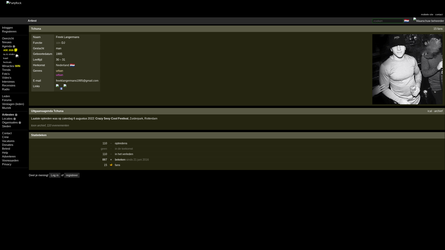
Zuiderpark (136, 118)
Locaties (7, 118)
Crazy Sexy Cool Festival (111, 118)
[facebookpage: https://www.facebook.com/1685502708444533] (61, 89)
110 (105, 143)
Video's (6, 77)
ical (430, 111)
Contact (7, 133)
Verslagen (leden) (13, 104)
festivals (7, 62)
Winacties (11, 66)
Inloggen (7, 27)
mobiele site (427, 14)
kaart (5, 58)
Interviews (8, 81)
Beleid (6, 148)
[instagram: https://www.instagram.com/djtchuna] (64, 89)
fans (117, 165)
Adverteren (9, 156)
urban (59, 70)
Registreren (9, 31)
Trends (6, 69)
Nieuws (6, 42)
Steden (6, 126)
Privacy (6, 164)
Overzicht (8, 38)
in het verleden (124, 154)
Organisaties (10, 122)
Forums (6, 100)
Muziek (6, 107)
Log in (55, 175)
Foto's (6, 73)
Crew (5, 137)
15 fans (438, 28)
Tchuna (36, 28)
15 (105, 165)
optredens (121, 143)
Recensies (8, 85)
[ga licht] (411, 21)
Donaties (7, 144)
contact (439, 14)
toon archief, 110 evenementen (50, 125)
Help (5, 152)
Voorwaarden (10, 160)
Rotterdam (150, 118)
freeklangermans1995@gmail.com (77, 80)
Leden (6, 96)
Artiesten (8, 114)
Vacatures (8, 141)
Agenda (7, 46)
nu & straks (9, 54)
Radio (6, 89)
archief (438, 111)
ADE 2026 (8, 50)
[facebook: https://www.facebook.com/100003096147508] (57, 89)
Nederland (62, 65)
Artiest (32, 20)
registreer (72, 175)
